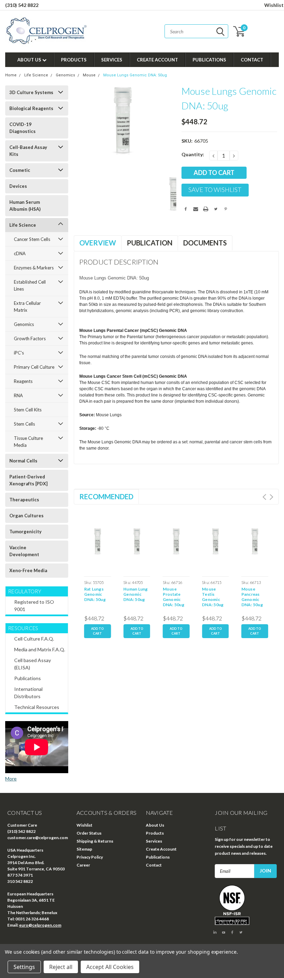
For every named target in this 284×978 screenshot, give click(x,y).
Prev (264, 497)
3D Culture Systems (31, 92)
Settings (24, 967)
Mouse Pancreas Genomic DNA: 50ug (252, 596)
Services (111, 59)
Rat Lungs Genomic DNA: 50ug (95, 594)
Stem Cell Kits (28, 409)
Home (11, 75)
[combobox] (196, 31)
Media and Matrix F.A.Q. (39, 649)
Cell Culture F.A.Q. (34, 639)
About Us (29, 59)
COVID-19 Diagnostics (22, 128)
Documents (205, 243)
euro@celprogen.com (40, 925)
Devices (18, 186)
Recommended (106, 496)
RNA (18, 395)
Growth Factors (30, 338)
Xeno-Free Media (28, 570)
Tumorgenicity (25, 531)
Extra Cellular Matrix (27, 306)
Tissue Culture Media (28, 441)
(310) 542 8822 (21, 5)
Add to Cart (97, 631)
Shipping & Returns (95, 841)
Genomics (65, 75)
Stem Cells (24, 424)
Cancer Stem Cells (32, 239)
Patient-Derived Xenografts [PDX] (28, 480)
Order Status (89, 833)
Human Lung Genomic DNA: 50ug (135, 594)
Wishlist (274, 5)
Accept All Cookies (110, 967)
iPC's (19, 353)
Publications (209, 59)
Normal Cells (23, 460)
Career (83, 865)
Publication (149, 243)
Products (74, 59)
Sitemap (84, 849)
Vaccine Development (24, 551)
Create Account (157, 59)
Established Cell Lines (30, 285)
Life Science (36, 75)
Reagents (23, 381)
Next (271, 497)
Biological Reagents (31, 108)
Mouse (89, 75)
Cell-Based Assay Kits (28, 150)
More (11, 778)
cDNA (20, 253)
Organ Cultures (26, 515)
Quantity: (192, 154)
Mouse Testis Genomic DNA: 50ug (212, 596)
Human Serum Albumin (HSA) (25, 205)
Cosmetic (19, 170)
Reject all (60, 967)
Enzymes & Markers (34, 267)
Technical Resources (36, 707)
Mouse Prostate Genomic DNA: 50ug (173, 596)
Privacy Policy (90, 857)
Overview (97, 243)
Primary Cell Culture (34, 367)
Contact (252, 59)
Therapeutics (24, 499)
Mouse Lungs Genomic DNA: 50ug (135, 75)
